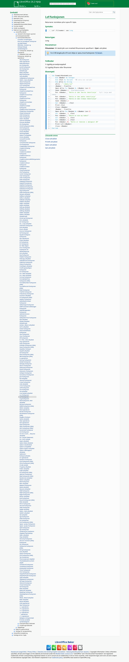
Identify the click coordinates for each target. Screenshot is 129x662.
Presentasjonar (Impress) (21, 20)
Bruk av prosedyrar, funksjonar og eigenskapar (27, 42)
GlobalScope (23, 71)
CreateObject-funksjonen (27, 146)
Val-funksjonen (24, 587)
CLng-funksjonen (25, 130)
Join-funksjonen (24, 376)
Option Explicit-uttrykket (27, 448)
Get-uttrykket (24, 319)
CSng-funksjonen (25, 170)
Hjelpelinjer (21, 627)
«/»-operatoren (24, 612)
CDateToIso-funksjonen (27, 111)
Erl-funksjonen (24, 242)
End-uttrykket (24, 227)
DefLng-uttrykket (25, 207)
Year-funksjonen (24, 605)
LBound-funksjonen (26, 380)
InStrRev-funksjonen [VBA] (28, 345)
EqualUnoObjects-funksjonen (25, 235)
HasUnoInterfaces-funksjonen (25, 331)
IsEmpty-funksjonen (26, 364)
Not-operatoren (24, 423)
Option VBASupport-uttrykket (26, 451)
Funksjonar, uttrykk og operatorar (25, 51)
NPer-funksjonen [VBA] (27, 426)
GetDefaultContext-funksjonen (25, 302)
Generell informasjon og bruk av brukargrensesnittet (25, 35)
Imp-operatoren (24, 341)
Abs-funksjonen (24, 60)
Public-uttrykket (24, 469)
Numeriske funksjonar (26, 430)
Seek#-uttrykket (24, 509)
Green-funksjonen (25, 329)
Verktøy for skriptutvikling (23, 631)
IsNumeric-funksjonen (26, 371)
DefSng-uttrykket (25, 211)
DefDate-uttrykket (25, 200)
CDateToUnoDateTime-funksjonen (26, 92)
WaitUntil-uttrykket (25, 590)
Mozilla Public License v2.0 (64, 654)
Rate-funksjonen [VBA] (26, 476)
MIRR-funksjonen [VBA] (27, 406)
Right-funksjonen (25, 494)
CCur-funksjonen (25, 85)
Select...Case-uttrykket (26, 80)
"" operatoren (24, 614)
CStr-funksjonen (24, 172)
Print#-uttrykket (51, 142)
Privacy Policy (32, 652)
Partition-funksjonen (26, 459)
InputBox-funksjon (25, 349)
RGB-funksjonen (24, 491)
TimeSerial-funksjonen (26, 564)
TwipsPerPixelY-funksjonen (28, 575)
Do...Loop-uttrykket (25, 224)
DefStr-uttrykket (24, 212)
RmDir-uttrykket (24, 496)
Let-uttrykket (23, 391)
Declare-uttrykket (25, 194)
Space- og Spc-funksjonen (27, 524)
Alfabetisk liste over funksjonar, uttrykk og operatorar (24, 56)
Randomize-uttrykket (26, 478)
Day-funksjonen (24, 190)
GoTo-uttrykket (24, 327)
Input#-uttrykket (25, 351)
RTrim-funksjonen (25, 504)
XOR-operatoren (24, 603)
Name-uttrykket (24, 419)
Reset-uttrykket (24, 487)
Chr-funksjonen (24, 124)
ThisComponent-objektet (27, 559)
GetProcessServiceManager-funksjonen (28, 307)
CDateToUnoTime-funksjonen (25, 99)
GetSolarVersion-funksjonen (25, 315)
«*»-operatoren (24, 609)
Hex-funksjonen (24, 334)
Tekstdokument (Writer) (21, 14)
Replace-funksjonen (25, 485)
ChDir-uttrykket (24, 119)
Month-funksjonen (25, 411)
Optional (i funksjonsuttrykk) (25, 455)
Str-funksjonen (24, 544)
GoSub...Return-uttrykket (27, 325)
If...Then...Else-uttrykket (27, 340)
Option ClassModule (26, 445)
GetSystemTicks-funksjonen (28, 317)
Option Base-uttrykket (26, 443)
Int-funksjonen (24, 353)
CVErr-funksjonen (25, 177)
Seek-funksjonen (25, 507)
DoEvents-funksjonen (26, 225)
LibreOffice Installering (21, 633)
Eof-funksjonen (24, 233)
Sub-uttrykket (24, 552)
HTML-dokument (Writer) (21, 16)
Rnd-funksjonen (24, 498)
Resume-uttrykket (25, 489)
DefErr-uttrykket (24, 203)
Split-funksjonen (24, 528)
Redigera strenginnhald (27, 618)
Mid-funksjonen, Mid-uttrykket (26, 401)
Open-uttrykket (24, 441)
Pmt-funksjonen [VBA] (26, 461)
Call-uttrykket (24, 76)
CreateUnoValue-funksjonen (25, 167)
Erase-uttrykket (24, 240)
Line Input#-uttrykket (26, 393)
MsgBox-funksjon (25, 417)
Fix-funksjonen (24, 271)
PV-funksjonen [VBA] (26, 472)
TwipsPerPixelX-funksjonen (28, 574)
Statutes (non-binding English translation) (51, 652)
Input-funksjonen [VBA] (27, 347)
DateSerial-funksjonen (26, 187)
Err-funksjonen (24, 244)
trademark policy (57, 657)
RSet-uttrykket (24, 502)
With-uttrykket (24, 599)
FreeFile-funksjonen (26, 292)
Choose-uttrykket (25, 122)
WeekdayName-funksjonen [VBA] (28, 595)
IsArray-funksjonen (25, 360)
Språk (36, 6)
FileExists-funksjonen (26, 262)
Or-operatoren (24, 458)
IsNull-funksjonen (25, 369)
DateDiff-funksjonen (26, 183)
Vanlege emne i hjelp (20, 635)
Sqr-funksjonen (24, 529)
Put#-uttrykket (24, 470)
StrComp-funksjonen (26, 539)
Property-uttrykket (25, 467)
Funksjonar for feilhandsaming (24, 250)
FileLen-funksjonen (25, 264)
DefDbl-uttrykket (25, 201)
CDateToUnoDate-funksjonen (25, 106)
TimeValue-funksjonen (26, 566)
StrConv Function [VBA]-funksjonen (27, 541)
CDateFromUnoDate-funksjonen (26, 103)
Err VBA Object (24, 246)
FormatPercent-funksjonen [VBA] (28, 287)
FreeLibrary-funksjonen (27, 294)
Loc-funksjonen (24, 395)
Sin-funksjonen (24, 520)
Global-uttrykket (24, 321)
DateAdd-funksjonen (26, 181)
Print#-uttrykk (24, 465)
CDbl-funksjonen (25, 115)
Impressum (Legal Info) (18, 652)
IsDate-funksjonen (25, 362)
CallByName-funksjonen (27, 78)
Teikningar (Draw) (19, 22)
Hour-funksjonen (25, 336)
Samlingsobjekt (24, 133)
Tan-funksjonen (24, 557)
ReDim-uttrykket (24, 480)
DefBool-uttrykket (25, 196)
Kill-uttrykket (23, 378)
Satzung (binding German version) (77, 652)
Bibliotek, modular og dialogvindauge (24, 46)
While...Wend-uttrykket (26, 598)
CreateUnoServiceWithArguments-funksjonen (28, 160)
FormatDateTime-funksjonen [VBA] (25, 280)
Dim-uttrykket (24, 220)
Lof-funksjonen (24, 397)
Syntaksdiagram (22, 49)
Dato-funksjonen (25, 179)
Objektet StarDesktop (26, 533)
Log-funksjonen (24, 399)
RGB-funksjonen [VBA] (26, 493)
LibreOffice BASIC (21, 32)
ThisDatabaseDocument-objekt (27, 562)
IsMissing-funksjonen (26, 367)
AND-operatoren (25, 61)
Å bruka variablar (25, 620)
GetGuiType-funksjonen (27, 305)
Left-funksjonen (24, 388)
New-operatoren (24, 421)
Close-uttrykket (24, 131)
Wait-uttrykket (24, 588)
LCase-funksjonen (25, 382)
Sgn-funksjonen (24, 516)
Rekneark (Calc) (18, 18)
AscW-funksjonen (25, 67)
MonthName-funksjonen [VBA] (27, 414)
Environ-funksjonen (25, 231)
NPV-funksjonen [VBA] (26, 428)
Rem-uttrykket (24, 483)
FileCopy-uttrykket (25, 259)
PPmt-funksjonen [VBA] (27, 463)
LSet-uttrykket (24, 384)
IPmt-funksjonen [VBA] (26, 354)
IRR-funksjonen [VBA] (26, 356)
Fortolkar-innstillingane (25, 39)
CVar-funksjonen (25, 176)
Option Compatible (25, 135)
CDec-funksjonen (25, 117)
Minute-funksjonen (25, 404)
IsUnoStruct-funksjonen (27, 375)
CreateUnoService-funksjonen (25, 156)
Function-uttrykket (25, 295)
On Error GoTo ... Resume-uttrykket (27, 434)
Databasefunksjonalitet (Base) (23, 24)
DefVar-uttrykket (25, 214)
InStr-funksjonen (25, 343)
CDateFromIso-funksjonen (27, 109)
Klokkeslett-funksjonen (26, 568)
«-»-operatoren (24, 607)
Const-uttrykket (24, 137)
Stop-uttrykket (24, 537)
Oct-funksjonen (24, 432)
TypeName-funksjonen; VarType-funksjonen (27, 580)
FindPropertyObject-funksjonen (26, 269)
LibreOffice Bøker (64, 642)
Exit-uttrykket (24, 253)
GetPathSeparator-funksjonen (25, 311)
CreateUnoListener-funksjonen (25, 153)
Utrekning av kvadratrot (27, 531)
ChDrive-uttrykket (25, 120)
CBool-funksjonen (25, 82)
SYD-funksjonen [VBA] (26, 555)
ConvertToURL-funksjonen (27, 142)
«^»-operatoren (24, 616)
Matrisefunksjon (24, 63)
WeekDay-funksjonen (26, 592)
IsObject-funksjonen (26, 373)
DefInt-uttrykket (24, 205)
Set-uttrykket (23, 515)
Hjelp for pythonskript (22, 629)
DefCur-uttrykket (25, 198)
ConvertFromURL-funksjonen (25, 140)
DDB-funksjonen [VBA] (26, 192)
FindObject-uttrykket (26, 266)
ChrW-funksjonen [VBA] (27, 126)
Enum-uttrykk (24, 229)
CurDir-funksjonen (25, 174)
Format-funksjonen (25, 277)
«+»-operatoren (24, 610)
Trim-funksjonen (24, 572)
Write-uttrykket (24, 601)
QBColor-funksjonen (26, 474)
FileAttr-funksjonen (25, 257)
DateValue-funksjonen (26, 189)
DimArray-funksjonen (26, 218)
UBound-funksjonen (26, 583)
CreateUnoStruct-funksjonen (25, 164)
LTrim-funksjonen (25, 386)
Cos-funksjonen (24, 144)
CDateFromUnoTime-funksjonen (26, 95)
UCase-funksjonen (25, 585)
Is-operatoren (24, 358)
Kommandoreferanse (24, 37)
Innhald (14, 12)
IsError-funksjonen (25, 365)
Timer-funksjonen (25, 570)
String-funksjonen (25, 550)
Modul (21, 6)
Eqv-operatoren (24, 238)
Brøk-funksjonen (25, 290)
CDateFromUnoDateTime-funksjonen (27, 88)
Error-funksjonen (25, 247)
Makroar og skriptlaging (21, 30)
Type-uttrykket (24, 577)
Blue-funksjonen (24, 74)
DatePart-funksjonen (26, 185)
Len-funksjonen (24, 389)
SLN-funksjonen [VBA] (26, 522)
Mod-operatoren (25, 410)
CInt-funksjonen (24, 128)
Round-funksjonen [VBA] (27, 500)
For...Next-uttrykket (25, 273)
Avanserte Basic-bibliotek (27, 623)
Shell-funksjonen (25, 518)
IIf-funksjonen (24, 338)
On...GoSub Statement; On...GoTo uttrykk (26, 438)
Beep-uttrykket (24, 72)
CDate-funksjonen (25, 113)
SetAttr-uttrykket (25, 513)
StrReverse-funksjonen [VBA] (26, 547)
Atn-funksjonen (24, 69)
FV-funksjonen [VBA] (26, 297)
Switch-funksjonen (25, 553)
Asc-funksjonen (24, 65)
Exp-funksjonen (24, 255)
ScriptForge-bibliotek (25, 625)
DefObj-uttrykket (25, 209)
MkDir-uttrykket (24, 408)
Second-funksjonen (25, 505)
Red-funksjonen (24, 481)
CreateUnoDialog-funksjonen (25, 149)
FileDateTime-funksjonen (27, 260)
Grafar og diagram (19, 28)
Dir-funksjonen (24, 222)
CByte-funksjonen (25, 83)
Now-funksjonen (25, 424)
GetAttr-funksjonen (25, 299)
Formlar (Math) (18, 26)
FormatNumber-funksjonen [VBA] (28, 283)
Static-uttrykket (24, 535)
